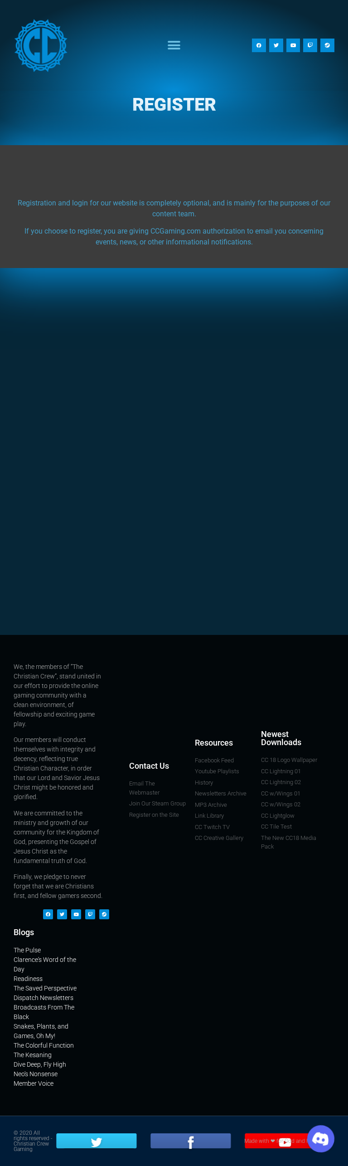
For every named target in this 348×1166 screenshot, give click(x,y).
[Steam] (327, 46)
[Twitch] (310, 46)
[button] (174, 45)
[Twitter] (276, 46)
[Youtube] (293, 46)
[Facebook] (259, 46)
